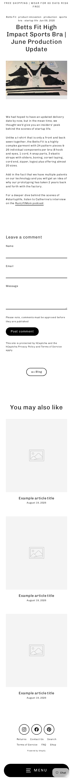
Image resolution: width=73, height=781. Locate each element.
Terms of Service (51, 346)
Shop (53, 744)
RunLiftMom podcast (29, 203)
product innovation (29, 17)
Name (10, 245)
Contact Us (36, 739)
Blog (38, 371)
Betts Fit (11, 17)
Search (51, 739)
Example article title (36, 498)
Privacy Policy (26, 346)
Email (9, 266)
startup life (31, 20)
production (50, 17)
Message (12, 285)
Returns (21, 739)
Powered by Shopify (36, 751)
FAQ (43, 744)
